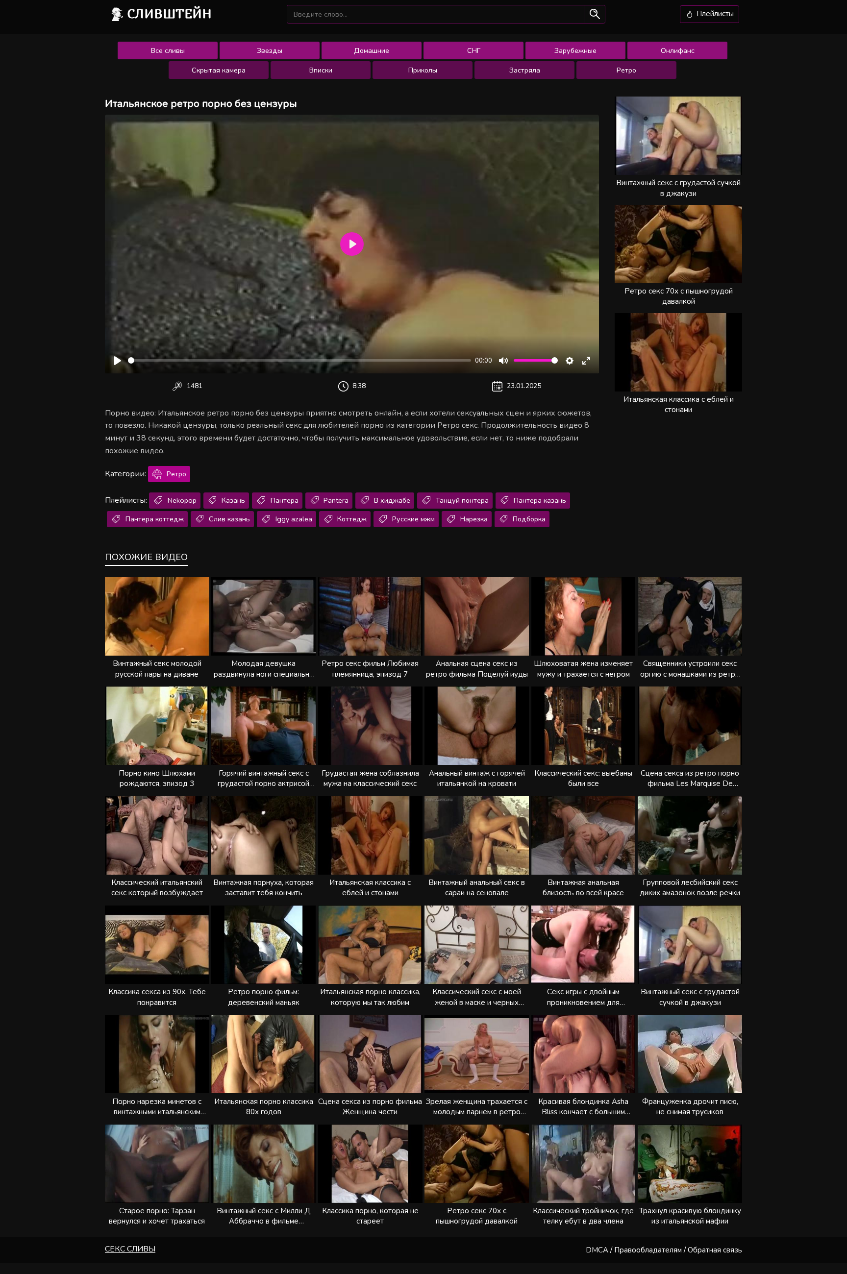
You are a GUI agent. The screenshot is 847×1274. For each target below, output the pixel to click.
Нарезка (473, 519)
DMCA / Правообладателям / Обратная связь (664, 1250)
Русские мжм (412, 519)
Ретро (626, 70)
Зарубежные (575, 50)
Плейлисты (714, 14)
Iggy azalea (293, 519)
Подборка (528, 519)
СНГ (473, 50)
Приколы (422, 70)
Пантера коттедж (154, 519)
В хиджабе (391, 500)
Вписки (320, 70)
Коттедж (351, 519)
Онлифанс (678, 50)
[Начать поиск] (594, 14)
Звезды (269, 50)
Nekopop (181, 500)
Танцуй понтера (461, 500)
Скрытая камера (219, 70)
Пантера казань (539, 500)
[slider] (299, 360)
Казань (232, 500)
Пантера (284, 500)
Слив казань (228, 519)
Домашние (371, 50)
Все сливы (168, 50)
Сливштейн (169, 13)
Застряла (524, 70)
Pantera (335, 500)
